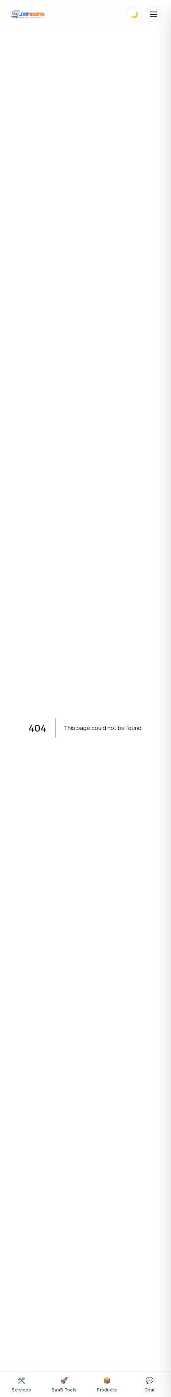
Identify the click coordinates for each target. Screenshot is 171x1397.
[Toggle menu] (153, 14)
